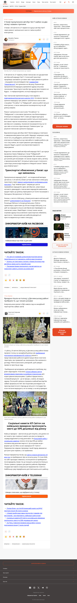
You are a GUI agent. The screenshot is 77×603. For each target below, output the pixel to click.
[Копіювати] (47, 39)
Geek (40, 595)
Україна (12, 2)
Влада (22, 2)
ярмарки (7, 544)
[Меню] (73, 2)
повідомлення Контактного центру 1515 (19, 98)
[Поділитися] (43, 39)
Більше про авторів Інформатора (62, 245)
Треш (38, 2)
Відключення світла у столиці (42, 11)
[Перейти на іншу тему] (65, 2)
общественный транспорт (28, 287)
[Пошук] (69, 2)
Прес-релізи (45, 2)
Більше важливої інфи (62, 332)
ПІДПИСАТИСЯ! (26, 244)
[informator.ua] (5, 2)
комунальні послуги (28, 544)
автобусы (15, 287)
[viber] (47, 588)
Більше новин (62, 126)
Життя (17, 2)
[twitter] (38, 588)
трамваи (6, 287)
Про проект (53, 2)
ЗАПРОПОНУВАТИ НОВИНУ (38, 563)
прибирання (16, 544)
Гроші (33, 2)
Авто (49, 595)
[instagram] (34, 588)
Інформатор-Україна (32, 595)
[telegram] (43, 588)
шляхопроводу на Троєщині (20, 201)
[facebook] (30, 588)
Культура (28, 2)
